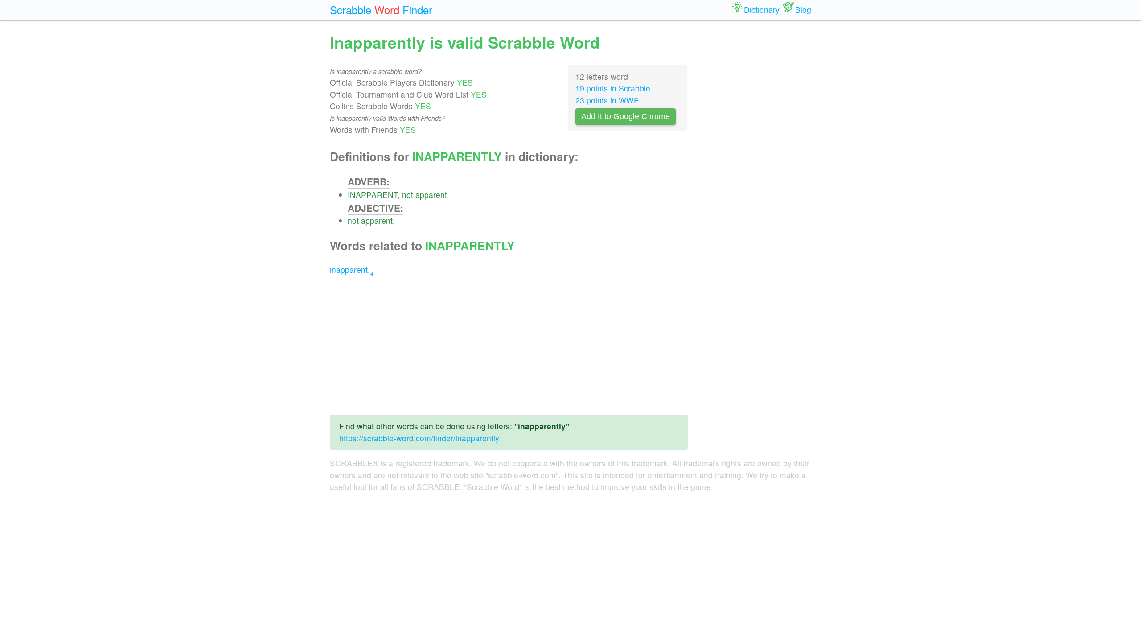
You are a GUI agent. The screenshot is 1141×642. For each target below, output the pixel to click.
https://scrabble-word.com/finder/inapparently (419, 438)
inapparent (351, 269)
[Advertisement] (509, 345)
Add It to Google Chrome (625, 116)
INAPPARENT (373, 194)
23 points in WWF (607, 100)
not (407, 194)
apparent (431, 194)
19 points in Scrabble (612, 88)
